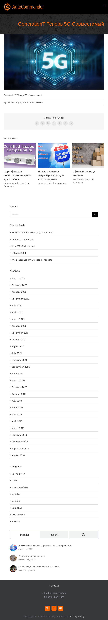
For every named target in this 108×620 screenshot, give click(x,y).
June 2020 (17, 373)
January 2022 (18, 326)
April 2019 (16, 421)
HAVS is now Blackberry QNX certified (32, 232)
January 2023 (18, 292)
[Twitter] (47, 608)
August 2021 (18, 346)
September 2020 (20, 366)
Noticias (15, 501)
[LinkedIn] (60, 608)
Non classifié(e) (19, 487)
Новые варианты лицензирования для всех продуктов (54, 155)
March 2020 (18, 380)
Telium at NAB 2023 (22, 239)
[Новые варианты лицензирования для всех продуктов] (13, 546)
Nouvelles (16, 508)
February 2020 (19, 387)
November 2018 (19, 441)
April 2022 (17, 312)
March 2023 (18, 278)
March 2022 (18, 319)
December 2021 (20, 332)
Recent (54, 534)
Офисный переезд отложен (88, 155)
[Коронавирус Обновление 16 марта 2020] (13, 567)
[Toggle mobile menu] (104, 6)
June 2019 (17, 407)
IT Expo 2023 (18, 253)
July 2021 (16, 353)
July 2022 (16, 305)
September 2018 (20, 448)
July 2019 (16, 401)
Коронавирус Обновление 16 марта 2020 (39, 566)
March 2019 (17, 428)
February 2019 (19, 435)
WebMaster (12, 102)
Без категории (18, 514)
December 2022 (20, 298)
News (14, 480)
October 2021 (18, 339)
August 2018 (18, 455)
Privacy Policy (77, 616)
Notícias (15, 494)
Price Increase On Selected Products (31, 259)
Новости (39, 102)
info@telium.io (58, 593)
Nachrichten (18, 473)
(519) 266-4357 (56, 597)
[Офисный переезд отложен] (13, 556)
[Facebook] (54, 608)
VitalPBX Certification (23, 246)
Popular (24, 534)
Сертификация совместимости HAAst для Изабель (19, 155)
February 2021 (19, 360)
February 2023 (19, 285)
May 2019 (16, 414)
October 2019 (18, 394)
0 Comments (61, 183)
